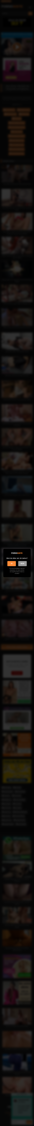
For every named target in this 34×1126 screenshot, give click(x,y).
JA (12, 563)
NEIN (22, 563)
